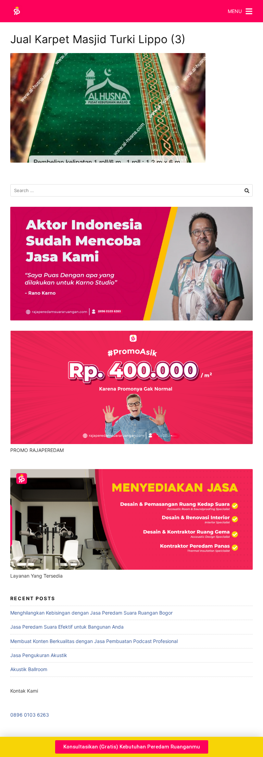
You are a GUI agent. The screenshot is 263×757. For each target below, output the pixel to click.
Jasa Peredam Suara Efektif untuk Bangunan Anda (67, 627)
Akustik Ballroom (28, 669)
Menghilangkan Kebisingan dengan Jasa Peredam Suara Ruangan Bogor (91, 613)
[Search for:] (131, 190)
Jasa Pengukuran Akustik (38, 655)
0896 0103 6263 (29, 715)
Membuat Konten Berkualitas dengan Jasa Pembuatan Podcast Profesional (94, 641)
